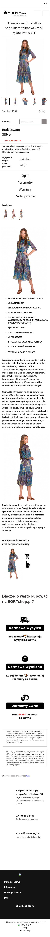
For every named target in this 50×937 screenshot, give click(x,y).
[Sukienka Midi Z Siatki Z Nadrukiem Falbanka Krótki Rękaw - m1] (5, 214)
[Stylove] (42, 111)
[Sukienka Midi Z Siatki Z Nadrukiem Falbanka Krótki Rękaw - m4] (21, 214)
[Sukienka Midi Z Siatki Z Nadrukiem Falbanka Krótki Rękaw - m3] (13, 214)
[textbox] (30, 121)
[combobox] (33, 121)
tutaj (28, 776)
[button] (25, 882)
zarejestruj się (22, 152)
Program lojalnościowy (13, 146)
